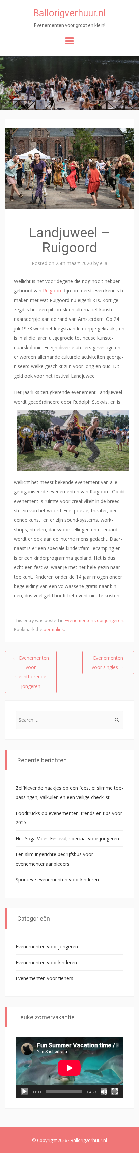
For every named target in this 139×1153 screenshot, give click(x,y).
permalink (54, 629)
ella (103, 263)
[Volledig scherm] (114, 1091)
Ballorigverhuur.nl (69, 13)
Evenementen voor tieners (44, 978)
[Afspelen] (24, 1091)
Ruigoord (53, 290)
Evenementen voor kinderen (46, 962)
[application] (69, 1067)
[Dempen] (104, 1091)
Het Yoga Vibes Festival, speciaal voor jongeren (67, 838)
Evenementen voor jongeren (94, 620)
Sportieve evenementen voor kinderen (57, 879)
